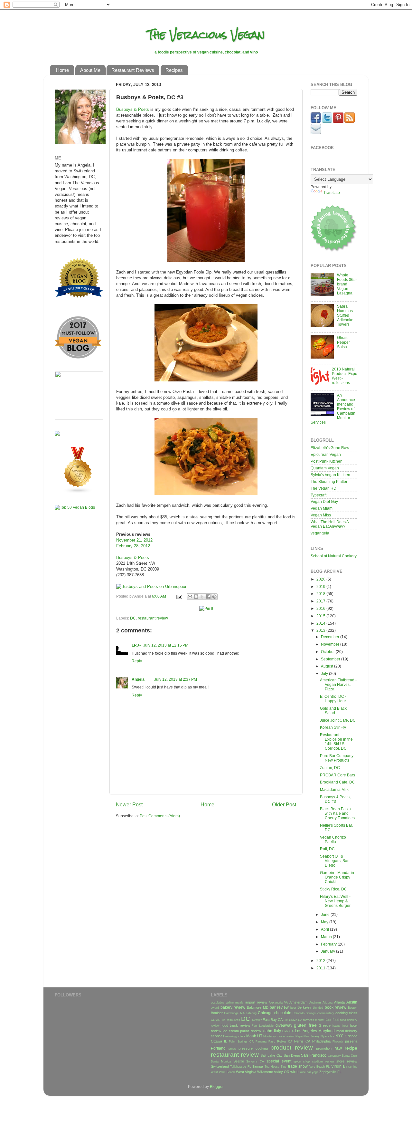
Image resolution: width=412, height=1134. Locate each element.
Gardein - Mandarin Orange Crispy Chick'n (337, 877)
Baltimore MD (257, 1007)
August (327, 666)
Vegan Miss (321, 515)
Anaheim (315, 1002)
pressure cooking (253, 1048)
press (232, 1048)
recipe (351, 1048)
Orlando (351, 1036)
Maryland (326, 1031)
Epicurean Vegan (326, 454)
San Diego (292, 1055)
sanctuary (334, 1055)
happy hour (340, 1025)
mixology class (235, 1036)
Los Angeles (306, 1031)
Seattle (238, 1061)
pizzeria (351, 1041)
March (327, 937)
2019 (321, 586)
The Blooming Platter (329, 481)
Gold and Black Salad (333, 710)
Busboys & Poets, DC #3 (335, 799)
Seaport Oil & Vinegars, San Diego (335, 860)
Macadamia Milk (334, 789)
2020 (321, 579)
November (330, 644)
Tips (283, 1066)
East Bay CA (273, 1020)
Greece (325, 1025)
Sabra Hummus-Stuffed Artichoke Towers (345, 315)
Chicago (265, 1013)
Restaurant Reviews (132, 70)
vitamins (351, 1066)
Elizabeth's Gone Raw (330, 448)
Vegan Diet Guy (324, 501)
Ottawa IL (219, 1041)
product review (291, 1047)
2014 (321, 623)
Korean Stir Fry (333, 727)
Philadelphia (321, 1041)
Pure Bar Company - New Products (338, 758)
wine (294, 1072)
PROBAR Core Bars (337, 775)
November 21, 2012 (134, 540)
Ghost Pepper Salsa (343, 342)
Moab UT (254, 1036)
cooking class (346, 1013)
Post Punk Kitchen (326, 461)
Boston (352, 1007)
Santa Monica (221, 1061)
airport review (256, 1002)
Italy (277, 1031)
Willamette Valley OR (273, 1072)
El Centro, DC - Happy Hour (333, 698)
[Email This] (190, 596)
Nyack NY (327, 1036)
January (328, 951)
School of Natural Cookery (334, 556)
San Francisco (313, 1055)
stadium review (323, 1061)
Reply (137, 661)
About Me (90, 70)
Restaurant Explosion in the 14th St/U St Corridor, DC (336, 741)
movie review (286, 1036)
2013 (321, 630)
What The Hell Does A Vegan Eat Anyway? (330, 524)
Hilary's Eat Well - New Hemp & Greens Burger (335, 901)
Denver (257, 1020)
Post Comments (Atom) (160, 816)
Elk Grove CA (293, 1020)
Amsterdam (298, 1002)
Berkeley (304, 1007)
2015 (321, 616)
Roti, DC (327, 849)
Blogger (216, 1086)
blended (318, 1007)
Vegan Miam (321, 508)
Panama (261, 1041)
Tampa (257, 1066)
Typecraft (318, 495)
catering (251, 1013)
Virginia (338, 1066)
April (325, 929)
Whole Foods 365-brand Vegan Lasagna (347, 284)
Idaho (267, 1031)
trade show (298, 1066)
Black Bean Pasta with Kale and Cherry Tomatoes (337, 813)
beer (293, 1007)
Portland (218, 1048)
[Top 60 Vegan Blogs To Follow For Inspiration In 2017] (57, 434)
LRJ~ (136, 645)
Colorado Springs (304, 1013)
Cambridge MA (234, 1013)
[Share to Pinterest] (214, 596)
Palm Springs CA (241, 1041)
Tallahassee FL (240, 1066)
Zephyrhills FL (330, 1072)
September (331, 659)
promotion (324, 1048)
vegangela (320, 533)
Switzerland (220, 1066)
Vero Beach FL (319, 1066)
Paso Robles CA (280, 1041)
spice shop (302, 1061)
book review (336, 1007)
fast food (332, 1020)
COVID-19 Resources (225, 1020)
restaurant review (153, 618)
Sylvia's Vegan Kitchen (330, 475)
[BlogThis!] (196, 596)
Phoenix (337, 1041)
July (325, 673)
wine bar (305, 1072)
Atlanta (339, 1002)
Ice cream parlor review (241, 1031)
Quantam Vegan (325, 468)
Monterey (269, 1036)
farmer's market (313, 1020)
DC (133, 618)
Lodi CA (287, 1031)
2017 (321, 601)
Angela (138, 679)
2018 (321, 593)
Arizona (327, 1002)
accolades (217, 1002)
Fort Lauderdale (263, 1025)
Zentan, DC (330, 767)
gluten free (305, 1025)
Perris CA (302, 1041)
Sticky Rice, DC (333, 889)
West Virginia (246, 1072)
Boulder (217, 1013)
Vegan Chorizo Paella (333, 839)
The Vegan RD (323, 488)
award (215, 1007)
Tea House (272, 1066)
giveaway (284, 1025)
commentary (325, 1013)
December (330, 637)
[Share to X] (202, 596)
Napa (299, 1036)
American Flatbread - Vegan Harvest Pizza (338, 684)
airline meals (234, 1002)
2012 (321, 960)
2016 (321, 608)
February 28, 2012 (133, 545)
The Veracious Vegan (206, 34)
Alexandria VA (278, 1002)
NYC (339, 1036)
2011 (321, 968)
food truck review (235, 1025)
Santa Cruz (349, 1055)
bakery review (233, 1007)
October (328, 651)
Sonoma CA (255, 1061)
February (329, 944)
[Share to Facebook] (208, 596)
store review (346, 1061)
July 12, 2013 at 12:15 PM (165, 645)
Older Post (284, 804)
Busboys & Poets (132, 109)
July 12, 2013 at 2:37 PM (175, 679)
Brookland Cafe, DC (337, 782)
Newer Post (129, 804)
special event (279, 1061)
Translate (331, 192)
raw (338, 1048)
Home (62, 70)
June (326, 914)
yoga (315, 1072)
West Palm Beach (223, 1072)
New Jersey (312, 1036)
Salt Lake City (271, 1055)
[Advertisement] (74, 616)
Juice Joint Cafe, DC (338, 720)
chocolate (282, 1013)
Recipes (174, 70)
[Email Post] (178, 596)
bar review (279, 1007)
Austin (351, 1002)
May (325, 922)
